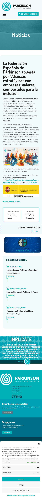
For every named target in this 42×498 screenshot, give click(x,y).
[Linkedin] (21, 397)
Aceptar (21, 479)
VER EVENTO (11, 276)
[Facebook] (32, 231)
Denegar (21, 485)
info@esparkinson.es (17, 392)
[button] (39, 444)
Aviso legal (32, 495)
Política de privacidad (23, 495)
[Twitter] (34, 231)
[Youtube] (16, 397)
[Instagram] (37, 231)
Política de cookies (12, 495)
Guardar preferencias (21, 490)
